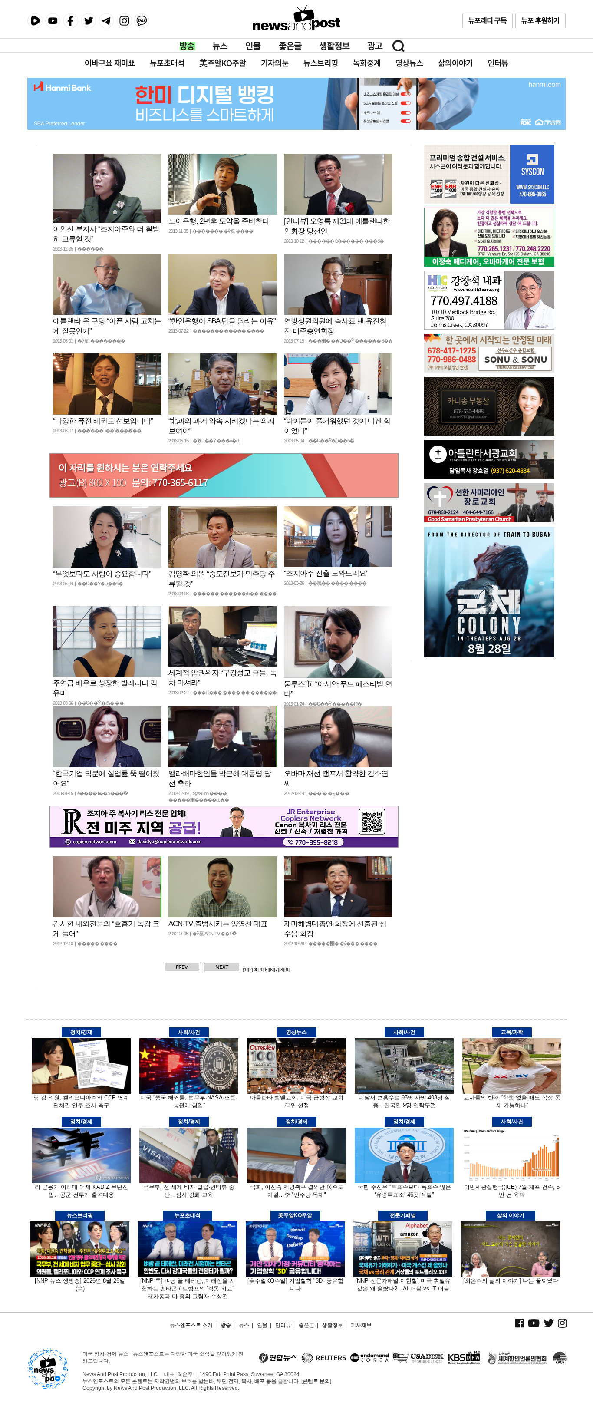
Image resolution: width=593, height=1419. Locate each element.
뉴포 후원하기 (540, 20)
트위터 (88, 20)
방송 (187, 46)
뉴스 (220, 46)
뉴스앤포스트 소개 (191, 1325)
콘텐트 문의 (316, 1381)
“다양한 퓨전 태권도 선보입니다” (103, 421)
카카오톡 (141, 20)
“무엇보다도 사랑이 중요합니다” (102, 574)
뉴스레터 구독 (487, 20)
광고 (375, 46)
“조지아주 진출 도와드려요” (326, 573)
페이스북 (70, 20)
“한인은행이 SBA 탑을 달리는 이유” (222, 321)
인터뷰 (283, 1325)
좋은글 (290, 46)
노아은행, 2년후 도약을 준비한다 (218, 221)
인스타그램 (124, 20)
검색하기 (398, 46)
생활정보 (334, 46)
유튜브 (52, 20)
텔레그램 (106, 20)
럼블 (35, 21)
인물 (253, 46)
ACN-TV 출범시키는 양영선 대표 (217, 924)
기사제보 (361, 1325)
